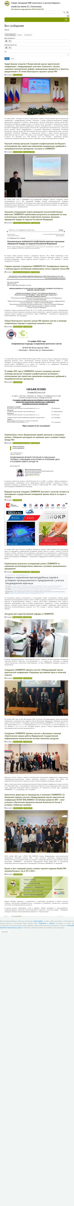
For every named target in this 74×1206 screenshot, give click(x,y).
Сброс (12, 58)
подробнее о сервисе (47, 923)
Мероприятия (18, 75)
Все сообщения (10, 35)
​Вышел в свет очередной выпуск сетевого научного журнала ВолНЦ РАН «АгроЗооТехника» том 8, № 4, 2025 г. (35, 869)
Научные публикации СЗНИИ (22, 223)
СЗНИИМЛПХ (18, 152)
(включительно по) (11, 45)
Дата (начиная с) (10, 38)
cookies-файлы (38, 921)
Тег (5, 51)
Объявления (28, 35)
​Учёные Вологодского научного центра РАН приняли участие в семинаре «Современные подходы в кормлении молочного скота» (36, 322)
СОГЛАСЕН (4, 932)
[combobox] (37, 54)
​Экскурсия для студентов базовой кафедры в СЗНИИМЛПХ (29, 614)
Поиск (7, 58)
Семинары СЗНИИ (29, 152)
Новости (19, 35)
